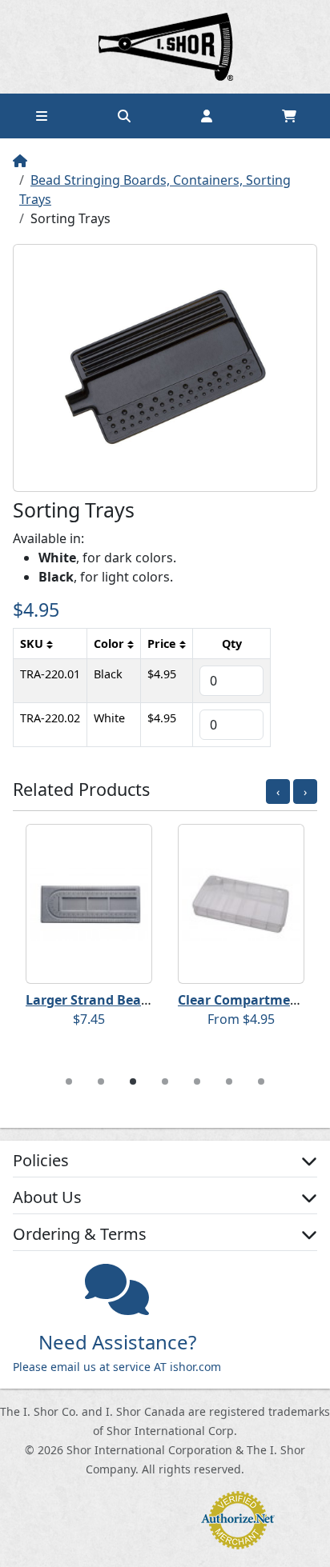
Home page (165, 47)
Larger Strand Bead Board (108, 1000)
